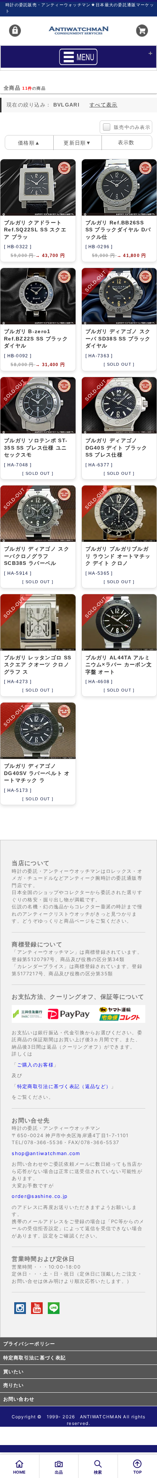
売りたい (13, 1385)
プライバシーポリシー (29, 1344)
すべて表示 (103, 105)
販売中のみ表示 (132, 127)
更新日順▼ (78, 143)
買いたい (13, 1371)
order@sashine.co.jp (40, 1196)
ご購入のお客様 (35, 1065)
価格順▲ (29, 143)
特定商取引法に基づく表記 (34, 1357)
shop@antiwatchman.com (46, 1153)
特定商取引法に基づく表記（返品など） (64, 1086)
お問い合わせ (19, 1399)
